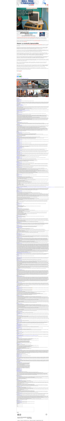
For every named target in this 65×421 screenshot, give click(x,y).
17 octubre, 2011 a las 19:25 (19, 386)
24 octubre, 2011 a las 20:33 (19, 110)
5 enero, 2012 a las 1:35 (19, 101)
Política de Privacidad (32, 420)
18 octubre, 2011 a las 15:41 (19, 324)
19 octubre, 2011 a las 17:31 (19, 142)
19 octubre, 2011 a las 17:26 (19, 145)
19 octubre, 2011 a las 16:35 (19, 158)
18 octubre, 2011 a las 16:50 (19, 260)
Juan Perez (18, 140)
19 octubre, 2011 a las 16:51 (19, 154)
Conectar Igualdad (20, 78)
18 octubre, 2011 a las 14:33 (19, 333)
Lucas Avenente (18, 325)
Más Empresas (19, 79)
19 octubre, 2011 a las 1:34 (19, 222)
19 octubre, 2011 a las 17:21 (19, 147)
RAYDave (18, 286)
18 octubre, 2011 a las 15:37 (19, 327)
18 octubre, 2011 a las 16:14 (19, 295)
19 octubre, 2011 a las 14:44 (19, 174)
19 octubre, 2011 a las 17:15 (19, 148)
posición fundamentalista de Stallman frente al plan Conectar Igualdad (34, 44)
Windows (27, 78)
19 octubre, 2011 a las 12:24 (19, 190)
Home (17, 6)
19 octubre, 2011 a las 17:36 (19, 139)
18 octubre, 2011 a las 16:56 (19, 258)
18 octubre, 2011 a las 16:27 (19, 288)
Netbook (23, 78)
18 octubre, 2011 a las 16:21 (19, 290)
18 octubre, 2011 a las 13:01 (19, 337)
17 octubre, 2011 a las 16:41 (19, 402)
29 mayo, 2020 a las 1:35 (19, 100)
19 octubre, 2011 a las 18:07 (19, 136)
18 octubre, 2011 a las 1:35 (19, 362)
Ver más (47, 79)
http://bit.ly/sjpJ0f (21, 105)
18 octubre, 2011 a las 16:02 (19, 313)
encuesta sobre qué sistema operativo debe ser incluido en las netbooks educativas (26, 37)
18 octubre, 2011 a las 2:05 (19, 356)
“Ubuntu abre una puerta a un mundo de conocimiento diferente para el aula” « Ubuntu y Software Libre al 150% (27, 335)
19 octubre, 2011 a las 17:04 (19, 152)
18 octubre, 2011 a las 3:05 (19, 355)
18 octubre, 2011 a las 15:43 (19, 321)
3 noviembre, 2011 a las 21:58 (19, 104)
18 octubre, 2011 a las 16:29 (19, 282)
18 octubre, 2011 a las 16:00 (19, 315)
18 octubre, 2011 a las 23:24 (19, 227)
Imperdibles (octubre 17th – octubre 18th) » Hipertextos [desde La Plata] (23, 252)
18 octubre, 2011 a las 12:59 (19, 343)
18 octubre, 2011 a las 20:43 (19, 233)
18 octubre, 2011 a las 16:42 (19, 269)
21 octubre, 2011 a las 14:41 (19, 122)
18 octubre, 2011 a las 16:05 (19, 311)
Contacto (18, 420)
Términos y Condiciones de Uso (24, 420)
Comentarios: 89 (47, 6)
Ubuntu (25, 78)
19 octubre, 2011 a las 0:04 (19, 225)
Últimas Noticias (19, 88)
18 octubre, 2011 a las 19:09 (19, 243)
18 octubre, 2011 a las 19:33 (19, 237)
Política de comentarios (19, 97)
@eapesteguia (25, 41)
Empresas (19, 6)
